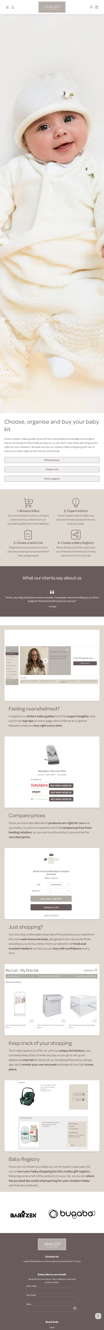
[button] (90, 8)
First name (31, 1286)
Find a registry (52, 478)
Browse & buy (52, 459)
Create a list (52, 469)
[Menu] (7, 7)
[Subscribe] (75, 1308)
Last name (31, 1295)
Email (29, 1304)
